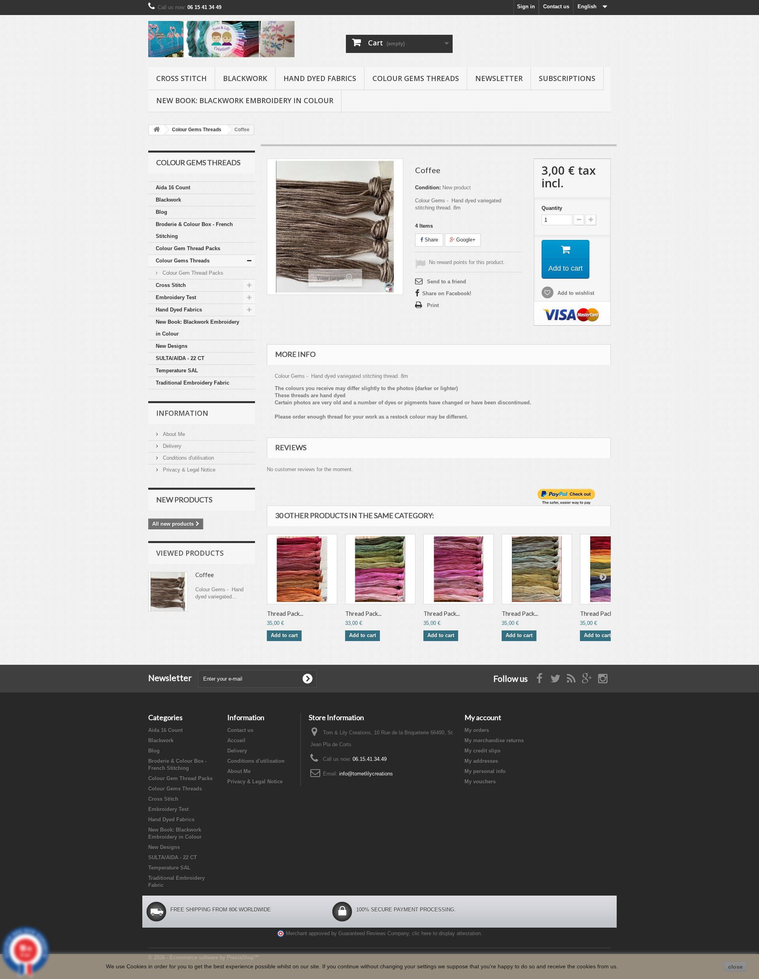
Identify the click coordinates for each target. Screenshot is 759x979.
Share (430, 240)
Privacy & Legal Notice (188, 470)
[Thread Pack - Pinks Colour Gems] (458, 569)
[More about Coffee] (168, 591)
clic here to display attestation (446, 933)
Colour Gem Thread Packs (188, 248)
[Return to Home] (156, 130)
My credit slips (482, 751)
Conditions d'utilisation (187, 458)
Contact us (556, 6)
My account (482, 717)
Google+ (465, 240)
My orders (476, 730)
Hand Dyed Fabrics (319, 78)
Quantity (552, 208)
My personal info (485, 771)
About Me (173, 434)
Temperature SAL (177, 370)
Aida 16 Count (173, 188)
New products (184, 499)
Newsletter (499, 78)
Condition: (428, 188)
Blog (161, 212)
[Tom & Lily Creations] (221, 39)
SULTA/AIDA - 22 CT (180, 358)
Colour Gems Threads (415, 78)
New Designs (171, 346)
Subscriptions (567, 78)
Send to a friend (446, 282)
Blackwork (245, 78)
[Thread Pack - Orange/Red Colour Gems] (302, 569)
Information (182, 413)
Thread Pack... (285, 613)
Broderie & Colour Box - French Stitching (194, 230)
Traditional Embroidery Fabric (192, 383)
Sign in (526, 6)
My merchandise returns (494, 740)
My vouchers (480, 782)
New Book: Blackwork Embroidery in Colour (244, 100)
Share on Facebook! (446, 293)
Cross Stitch (181, 78)
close (735, 967)
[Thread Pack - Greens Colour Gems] (537, 569)
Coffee (204, 574)
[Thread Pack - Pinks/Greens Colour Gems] (380, 569)
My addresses (481, 761)
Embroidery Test (176, 297)
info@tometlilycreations (366, 774)
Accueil (236, 740)
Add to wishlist (575, 293)
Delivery (171, 446)
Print (433, 305)
